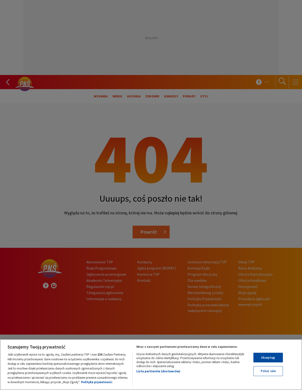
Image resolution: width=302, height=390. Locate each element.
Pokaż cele (268, 371)
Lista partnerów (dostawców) (158, 371)
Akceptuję (268, 358)
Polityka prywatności (96, 382)
